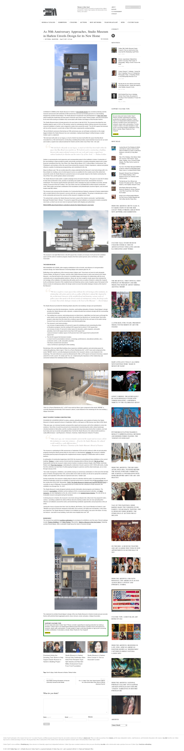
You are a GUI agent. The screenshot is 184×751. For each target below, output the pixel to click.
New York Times (102, 115)
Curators (73, 22)
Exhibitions (62, 22)
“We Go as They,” (99, 461)
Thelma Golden (72, 672)
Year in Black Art (111, 22)
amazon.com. (87, 738)
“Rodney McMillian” (53, 522)
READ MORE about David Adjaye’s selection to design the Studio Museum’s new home (68, 205)
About (113, 7)
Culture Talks (133, 22)
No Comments (104, 39)
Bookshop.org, (25, 744)
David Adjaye (50, 672)
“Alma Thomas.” (66, 522)
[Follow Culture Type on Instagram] (113, 37)
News (123, 22)
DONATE (47, 632)
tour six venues (99, 480)
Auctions (83, 22)
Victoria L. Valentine (51, 39)
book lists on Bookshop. (145, 744)
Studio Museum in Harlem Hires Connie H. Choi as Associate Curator (96, 657)
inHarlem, (89, 452)
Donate (113, 9)
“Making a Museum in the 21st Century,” (90, 522)
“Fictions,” (51, 461)
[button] (76, 75)
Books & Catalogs (48, 22)
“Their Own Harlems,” (56, 465)
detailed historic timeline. (88, 493)
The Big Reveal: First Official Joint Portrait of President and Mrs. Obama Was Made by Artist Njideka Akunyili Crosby (130, 182)
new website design (82, 112)
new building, (53, 491)
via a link (164, 738)
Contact (114, 14)
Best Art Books (95, 22)
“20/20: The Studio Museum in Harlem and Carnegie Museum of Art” (86, 482)
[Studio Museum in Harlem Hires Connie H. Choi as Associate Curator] (98, 647)
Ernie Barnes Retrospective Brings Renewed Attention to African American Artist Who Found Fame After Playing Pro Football (129, 190)
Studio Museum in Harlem (61, 672)
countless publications (66, 520)
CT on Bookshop (116, 11)
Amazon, (111, 738)
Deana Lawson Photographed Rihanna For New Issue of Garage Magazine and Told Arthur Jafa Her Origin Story (129, 197)
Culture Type (13, 749)
